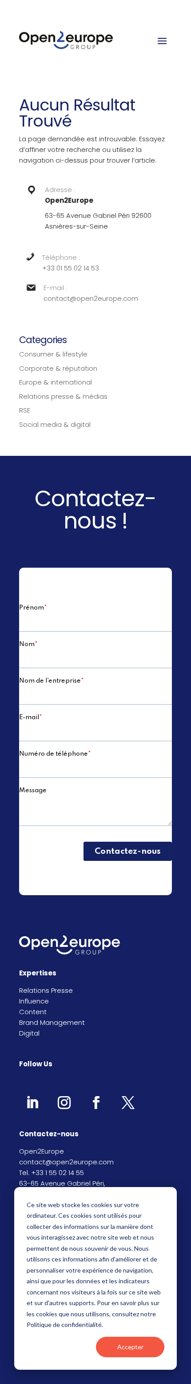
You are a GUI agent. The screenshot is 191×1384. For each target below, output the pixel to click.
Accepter (130, 1347)
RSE (24, 410)
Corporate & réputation (58, 368)
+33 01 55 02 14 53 (70, 268)
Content (33, 1011)
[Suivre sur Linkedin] (32, 1102)
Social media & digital (55, 424)
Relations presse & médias (63, 396)
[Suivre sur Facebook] (96, 1102)
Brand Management (52, 1022)
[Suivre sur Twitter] (128, 1102)
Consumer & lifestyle (53, 354)
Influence (34, 1001)
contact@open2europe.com (91, 298)
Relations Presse (46, 990)
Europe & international (55, 382)
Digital (29, 1033)
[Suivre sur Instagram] (64, 1102)
